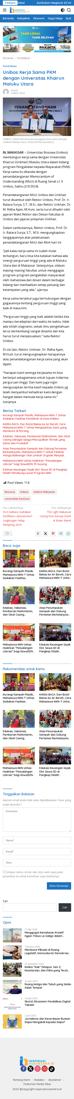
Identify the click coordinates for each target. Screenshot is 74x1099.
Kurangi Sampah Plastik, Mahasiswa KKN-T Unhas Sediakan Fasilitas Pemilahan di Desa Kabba (34, 417)
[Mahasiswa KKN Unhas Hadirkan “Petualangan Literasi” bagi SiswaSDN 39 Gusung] (19, 632)
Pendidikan (10, 66)
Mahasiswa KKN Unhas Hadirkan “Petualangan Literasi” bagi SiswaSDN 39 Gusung (32, 462)
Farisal (14, 90)
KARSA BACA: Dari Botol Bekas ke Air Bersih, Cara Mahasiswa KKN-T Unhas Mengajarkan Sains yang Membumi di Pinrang (35, 427)
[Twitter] (31, 1069)
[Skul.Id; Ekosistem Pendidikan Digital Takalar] (12, 1004)
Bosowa (10, 492)
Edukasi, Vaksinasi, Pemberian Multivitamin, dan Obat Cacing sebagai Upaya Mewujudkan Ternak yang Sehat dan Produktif (36, 440)
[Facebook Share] (38, 533)
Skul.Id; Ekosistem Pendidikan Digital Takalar (47, 1003)
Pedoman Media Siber (37, 1084)
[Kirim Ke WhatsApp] (68, 533)
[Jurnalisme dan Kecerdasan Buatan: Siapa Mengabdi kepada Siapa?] (12, 1021)
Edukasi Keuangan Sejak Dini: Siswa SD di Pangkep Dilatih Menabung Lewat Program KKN (35, 471)
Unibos (24, 492)
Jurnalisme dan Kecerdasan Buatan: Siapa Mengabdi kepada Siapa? (48, 1020)
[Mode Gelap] (63, 10)
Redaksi (39, 1080)
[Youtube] (45, 1069)
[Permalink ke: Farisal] (6, 91)
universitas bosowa (17, 498)
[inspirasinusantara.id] (19, 10)
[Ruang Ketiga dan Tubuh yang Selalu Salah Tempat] (12, 987)
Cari (5, 901)
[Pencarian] (69, 10)
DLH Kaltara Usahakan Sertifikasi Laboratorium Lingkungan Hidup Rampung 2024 (17, 516)
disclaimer (54, 1080)
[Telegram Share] (61, 533)
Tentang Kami (21, 1080)
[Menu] (5, 10)
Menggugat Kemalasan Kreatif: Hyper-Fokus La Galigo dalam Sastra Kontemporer (44, 934)
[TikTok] (52, 1069)
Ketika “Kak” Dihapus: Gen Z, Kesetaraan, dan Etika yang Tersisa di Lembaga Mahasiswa (47, 968)
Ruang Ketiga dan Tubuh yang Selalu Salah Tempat (48, 986)
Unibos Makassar (44, 492)
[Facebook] (23, 1069)
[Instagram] (38, 1069)
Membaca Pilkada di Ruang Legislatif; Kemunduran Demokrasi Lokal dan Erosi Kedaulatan (46, 951)
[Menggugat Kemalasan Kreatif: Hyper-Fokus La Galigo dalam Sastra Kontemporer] (12, 935)
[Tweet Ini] (45, 533)
